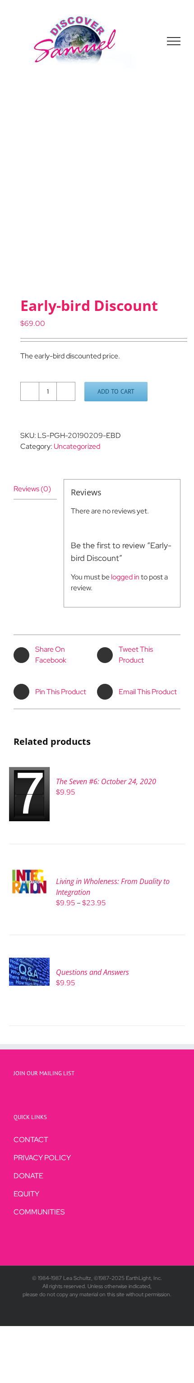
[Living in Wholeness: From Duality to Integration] (29, 872)
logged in (125, 577)
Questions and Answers (92, 972)
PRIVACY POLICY (42, 1157)
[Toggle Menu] (174, 41)
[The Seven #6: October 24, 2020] (29, 772)
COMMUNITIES (39, 1212)
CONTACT (31, 1139)
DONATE (28, 1176)
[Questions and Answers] (29, 963)
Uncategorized (77, 446)
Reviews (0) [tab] (32, 489)
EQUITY (26, 1194)
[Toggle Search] (142, 40)
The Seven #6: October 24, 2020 (106, 781)
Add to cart (115, 391)
